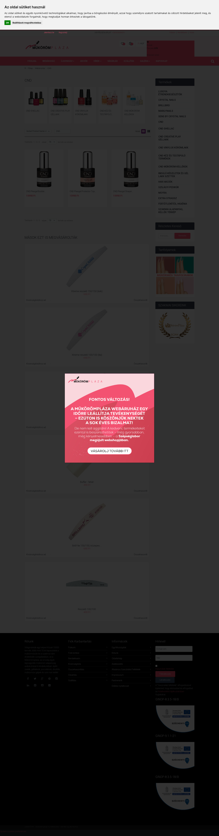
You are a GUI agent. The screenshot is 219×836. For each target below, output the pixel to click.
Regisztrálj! (63, 32)
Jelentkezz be (49, 32)
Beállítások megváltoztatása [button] (27, 22)
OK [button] (7, 22)
